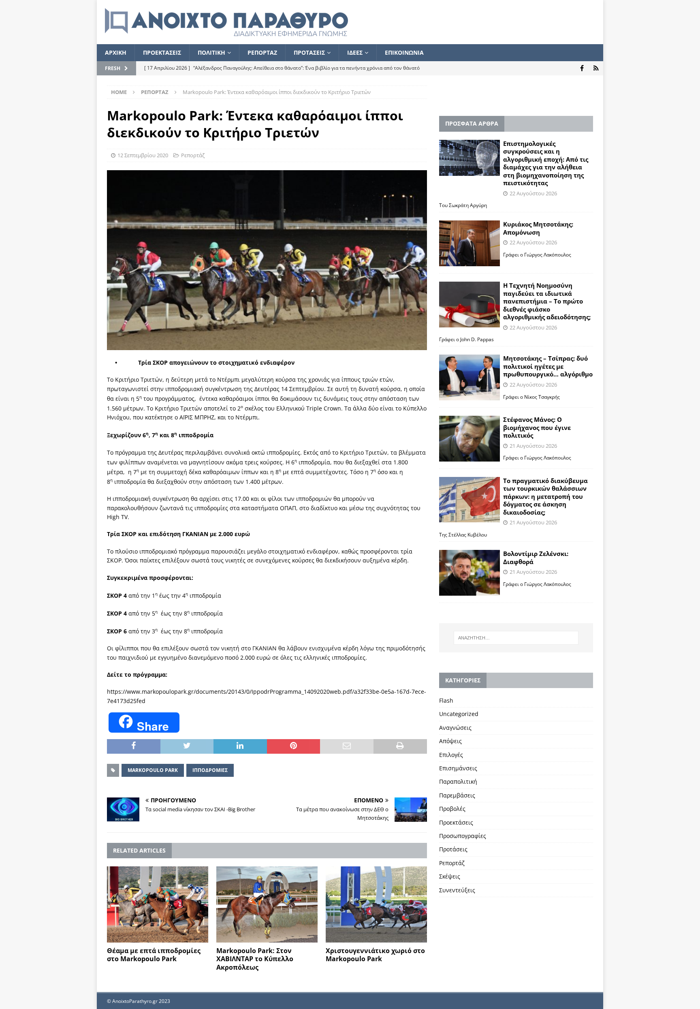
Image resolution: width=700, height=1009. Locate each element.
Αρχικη (115, 52)
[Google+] (596, 68)
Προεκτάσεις (456, 822)
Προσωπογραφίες (462, 836)
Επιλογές (451, 755)
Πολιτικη (211, 52)
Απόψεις (450, 741)
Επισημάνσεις (458, 768)
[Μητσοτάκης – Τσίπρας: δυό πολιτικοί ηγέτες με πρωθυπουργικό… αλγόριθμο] (469, 377)
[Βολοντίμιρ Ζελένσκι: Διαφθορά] (469, 573)
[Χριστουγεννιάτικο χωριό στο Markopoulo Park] (376, 904)
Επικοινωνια (404, 52)
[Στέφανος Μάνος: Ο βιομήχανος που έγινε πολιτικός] (469, 439)
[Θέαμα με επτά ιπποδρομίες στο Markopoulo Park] (157, 904)
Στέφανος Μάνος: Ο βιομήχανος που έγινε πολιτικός (537, 427)
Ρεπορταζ (262, 52)
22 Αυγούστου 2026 (533, 193)
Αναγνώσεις (455, 727)
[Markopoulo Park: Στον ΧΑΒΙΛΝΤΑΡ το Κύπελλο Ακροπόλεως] (267, 904)
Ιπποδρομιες (210, 770)
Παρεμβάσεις (457, 795)
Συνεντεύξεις (457, 890)
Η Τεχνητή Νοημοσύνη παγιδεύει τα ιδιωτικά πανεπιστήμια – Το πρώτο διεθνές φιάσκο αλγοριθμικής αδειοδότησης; (547, 301)
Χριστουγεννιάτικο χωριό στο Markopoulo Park (375, 955)
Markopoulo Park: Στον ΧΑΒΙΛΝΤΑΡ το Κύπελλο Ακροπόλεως (254, 959)
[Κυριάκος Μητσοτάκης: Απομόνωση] (469, 243)
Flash (446, 700)
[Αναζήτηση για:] (516, 638)
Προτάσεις (453, 849)
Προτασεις (309, 52)
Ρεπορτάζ (193, 155)
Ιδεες (355, 52)
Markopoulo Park (153, 770)
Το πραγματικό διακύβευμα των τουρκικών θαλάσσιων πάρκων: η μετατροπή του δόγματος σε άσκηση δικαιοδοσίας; (545, 496)
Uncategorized (458, 714)
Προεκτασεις (162, 52)
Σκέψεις (449, 876)
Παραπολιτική (458, 781)
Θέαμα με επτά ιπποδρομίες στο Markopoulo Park (154, 955)
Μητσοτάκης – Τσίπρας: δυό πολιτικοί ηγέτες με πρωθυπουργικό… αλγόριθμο (548, 366)
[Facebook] (582, 68)
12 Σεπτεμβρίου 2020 (142, 155)
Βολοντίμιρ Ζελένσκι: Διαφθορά (535, 557)
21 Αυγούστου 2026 (533, 445)
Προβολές (452, 808)
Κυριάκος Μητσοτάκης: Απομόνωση (538, 228)
